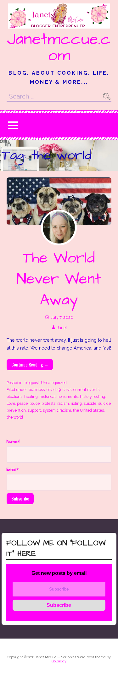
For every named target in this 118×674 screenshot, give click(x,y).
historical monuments (59, 396)
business (37, 389)
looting (99, 396)
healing (31, 396)
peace (22, 403)
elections (14, 396)
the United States (88, 410)
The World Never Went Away (59, 279)
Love (11, 403)
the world (15, 417)
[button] (13, 125)
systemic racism (57, 410)
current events (86, 389)
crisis (67, 389)
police (35, 403)
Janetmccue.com (59, 47)
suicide (90, 403)
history (86, 396)
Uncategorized (54, 382)
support (34, 410)
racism (63, 403)
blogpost (32, 382)
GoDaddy (59, 661)
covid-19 (54, 389)
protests (48, 403)
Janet (62, 327)
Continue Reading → (29, 364)
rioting (76, 403)
